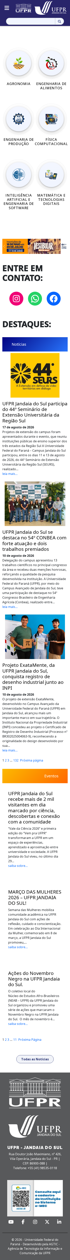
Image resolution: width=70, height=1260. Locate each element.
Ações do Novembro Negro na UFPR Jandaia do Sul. (34, 978)
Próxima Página (29, 1039)
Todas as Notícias (35, 1059)
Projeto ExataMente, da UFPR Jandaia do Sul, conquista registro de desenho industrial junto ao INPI (33, 676)
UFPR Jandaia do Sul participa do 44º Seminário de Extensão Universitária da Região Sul (34, 412)
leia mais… (10, 474)
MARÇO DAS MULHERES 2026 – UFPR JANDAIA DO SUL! (34, 897)
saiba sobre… (18, 866)
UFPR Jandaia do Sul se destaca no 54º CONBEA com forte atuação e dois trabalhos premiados (34, 540)
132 (15, 760)
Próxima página (31, 760)
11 (15, 1039)
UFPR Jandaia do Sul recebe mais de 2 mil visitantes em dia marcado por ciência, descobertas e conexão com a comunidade (34, 808)
